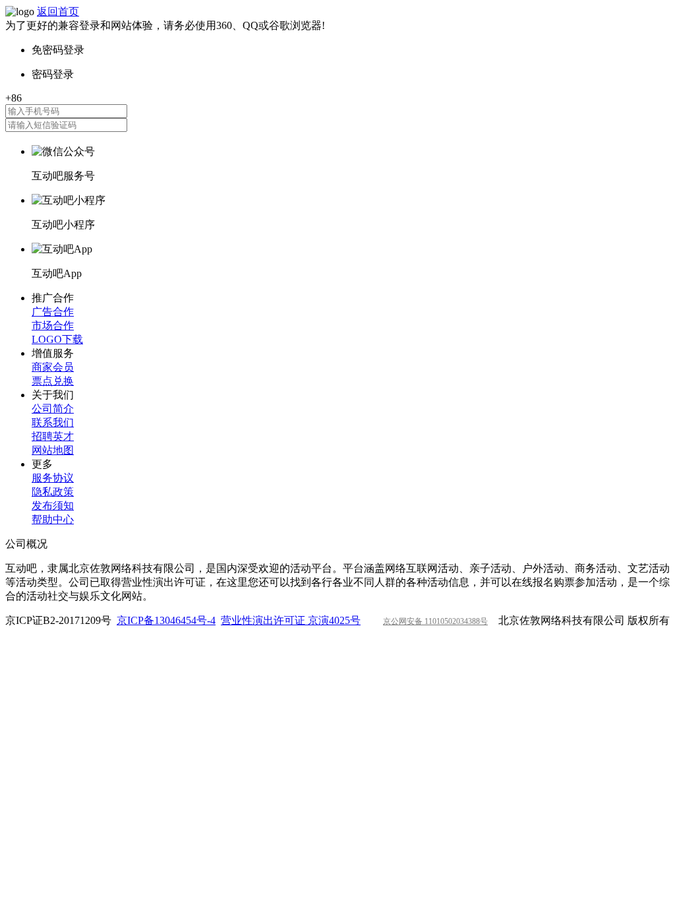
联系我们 (53, 422)
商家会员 (53, 367)
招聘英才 (53, 436)
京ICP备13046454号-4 (166, 620)
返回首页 (58, 11)
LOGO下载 (57, 339)
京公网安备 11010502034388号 (435, 621)
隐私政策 (53, 491)
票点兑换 (53, 381)
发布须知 (53, 505)
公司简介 (53, 408)
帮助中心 (53, 519)
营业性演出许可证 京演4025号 (291, 620)
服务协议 (53, 477)
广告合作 (53, 311)
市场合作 (53, 325)
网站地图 (53, 450)
